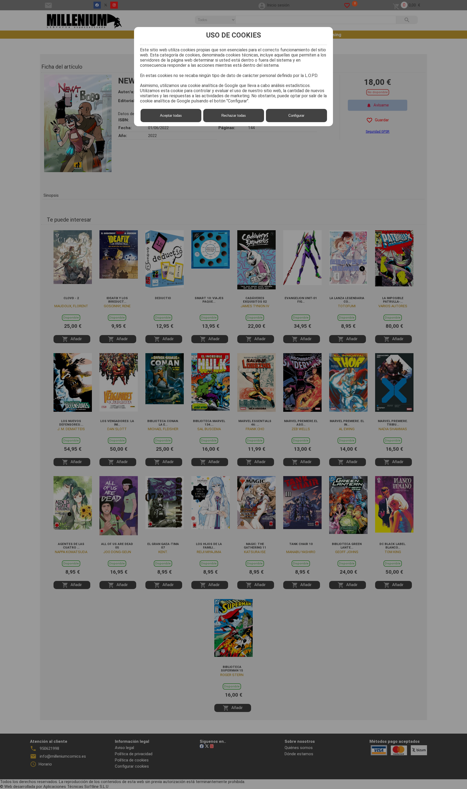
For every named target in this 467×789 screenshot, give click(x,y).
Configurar (296, 115)
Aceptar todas (171, 115)
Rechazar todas (233, 115)
